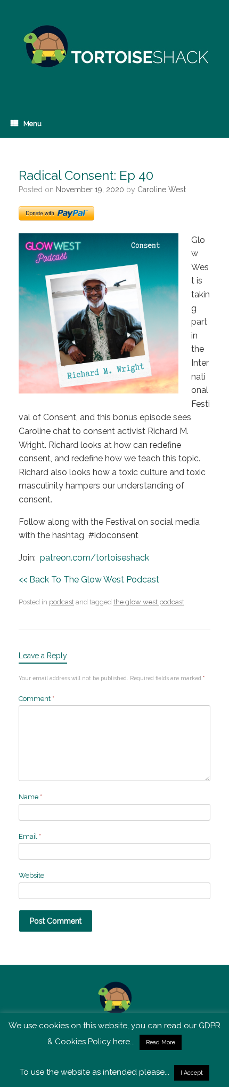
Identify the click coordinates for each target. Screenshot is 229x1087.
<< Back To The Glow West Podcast (89, 579)
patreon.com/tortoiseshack (93, 558)
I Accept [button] (192, 1072)
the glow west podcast (148, 602)
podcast (61, 602)
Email (30, 836)
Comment (36, 699)
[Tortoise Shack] (114, 46)
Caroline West (161, 189)
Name (30, 797)
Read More (160, 1042)
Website (31, 875)
